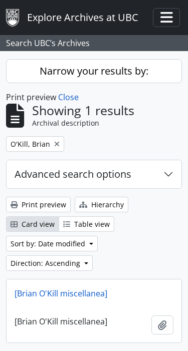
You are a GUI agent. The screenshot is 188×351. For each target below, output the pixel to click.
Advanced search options (73, 174)
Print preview (43, 204)
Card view (37, 224)
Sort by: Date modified (49, 243)
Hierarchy (106, 204)
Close (68, 97)
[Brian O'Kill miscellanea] (61, 293)
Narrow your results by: (94, 71)
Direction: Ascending (46, 263)
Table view (91, 224)
